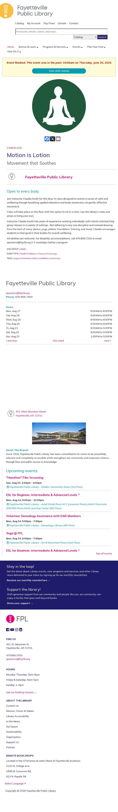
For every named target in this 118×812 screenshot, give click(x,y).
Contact (73, 23)
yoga (16, 258)
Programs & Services (55, 46)
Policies (10, 747)
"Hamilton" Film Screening (24, 477)
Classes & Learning (47, 253)
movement (25, 258)
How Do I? (13, 51)
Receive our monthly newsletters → (29, 580)
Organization (13, 736)
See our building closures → (21, 692)
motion (34, 258)
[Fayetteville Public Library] (26, 10)
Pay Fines (49, 23)
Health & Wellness (28, 253)
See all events (104, 553)
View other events (59, 70)
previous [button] (12, 340)
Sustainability (14, 731)
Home (10, 46)
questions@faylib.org (18, 293)
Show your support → (20, 603)
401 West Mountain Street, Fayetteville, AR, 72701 (31, 413)
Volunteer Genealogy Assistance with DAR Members (43, 516)
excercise (54, 258)
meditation (44, 258)
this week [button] (58, 340)
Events (77, 46)
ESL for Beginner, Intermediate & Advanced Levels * (42, 495)
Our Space (12, 726)
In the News (13, 721)
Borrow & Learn (28, 46)
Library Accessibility (17, 716)
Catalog (19, 23)
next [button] (107, 340)
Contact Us (12, 705)
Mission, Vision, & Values (20, 710)
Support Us (12, 742)
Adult (22, 249)
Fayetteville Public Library (49, 177)
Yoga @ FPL (14, 533)
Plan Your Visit (95, 46)
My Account (33, 23)
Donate (62, 23)
